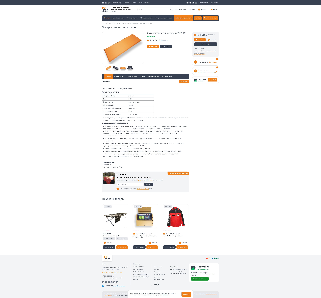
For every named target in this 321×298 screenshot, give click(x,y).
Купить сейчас (109, 247)
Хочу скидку (165, 46)
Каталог (110, 23)
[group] (118, 18)
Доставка (192, 9)
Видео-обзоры (159, 279)
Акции (198, 18)
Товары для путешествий (121, 23)
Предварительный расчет (145, 180)
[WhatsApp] (190, 3)
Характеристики (119, 76)
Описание (108, 76)
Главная (104, 23)
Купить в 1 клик (205, 44)
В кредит (212, 80)
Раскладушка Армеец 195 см (112, 236)
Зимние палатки (138, 266)
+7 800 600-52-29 (108, 276)
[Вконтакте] (103, 3)
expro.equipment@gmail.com (112, 272)
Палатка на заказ (210, 18)
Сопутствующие (132, 76)
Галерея (146, 2)
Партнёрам (173, 267)
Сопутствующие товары (140, 274)
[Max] (193, 3)
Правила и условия (143, 188)
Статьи (134, 2)
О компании (158, 267)
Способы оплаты (181, 9)
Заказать (149, 184)
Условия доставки (153, 76)
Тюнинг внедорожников (178, 273)
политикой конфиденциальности (195, 294)
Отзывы (140, 2)
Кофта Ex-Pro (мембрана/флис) (172, 236)
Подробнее (166, 295)
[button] (103, 68)
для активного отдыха (121, 9)
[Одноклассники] (106, 3)
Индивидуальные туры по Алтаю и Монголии (178, 270)
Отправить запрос (199, 279)
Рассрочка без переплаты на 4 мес (205, 51)
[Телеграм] (187, 3)
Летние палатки (138, 269)
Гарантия (157, 272)
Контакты (216, 2)
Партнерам (127, 2)
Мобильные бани (138, 272)
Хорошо (186, 294)
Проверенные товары (120, 7)
